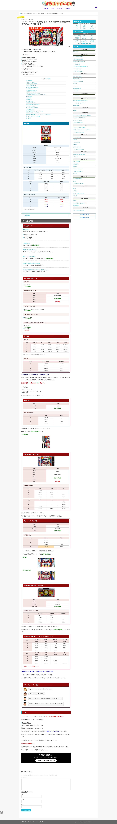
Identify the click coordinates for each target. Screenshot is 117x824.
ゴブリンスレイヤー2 (77, 169)
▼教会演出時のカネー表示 (30, 249)
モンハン (77, 40)
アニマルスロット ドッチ (78, 132)
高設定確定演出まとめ (32, 87)
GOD (92, 38)
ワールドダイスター (77, 68)
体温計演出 (29, 88)
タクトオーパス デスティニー (79, 117)
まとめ (28, 118)
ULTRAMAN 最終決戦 (78, 81)
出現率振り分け (30, 109)
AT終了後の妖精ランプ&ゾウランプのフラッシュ (36, 94)
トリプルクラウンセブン (78, 149)
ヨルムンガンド (76, 142)
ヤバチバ (75, 83)
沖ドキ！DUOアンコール (78, 193)
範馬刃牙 (75, 166)
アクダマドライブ (77, 137)
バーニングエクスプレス (78, 210)
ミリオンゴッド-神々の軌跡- (79, 127)
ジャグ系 (92, 41)
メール (22, 799)
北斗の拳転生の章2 (77, 178)
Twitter (52, 8)
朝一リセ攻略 (59, 8)
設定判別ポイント (31, 85)
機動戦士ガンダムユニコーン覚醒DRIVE (81, 129)
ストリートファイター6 (78, 71)
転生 (92, 35)
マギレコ (92, 40)
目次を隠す (48, 78)
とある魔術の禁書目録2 (78, 59)
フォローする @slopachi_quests (45, 760)
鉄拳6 (74, 181)
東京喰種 (77, 37)
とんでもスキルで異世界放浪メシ (80, 66)
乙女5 (92, 37)
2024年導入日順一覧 (84, 217)
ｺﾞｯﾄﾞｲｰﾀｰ (84, 37)
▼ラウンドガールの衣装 (29, 256)
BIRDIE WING (76, 105)
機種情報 (29, 80)
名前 (22, 794)
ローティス (75, 86)
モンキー (77, 41)
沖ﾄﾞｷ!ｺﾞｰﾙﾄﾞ (84, 41)
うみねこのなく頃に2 (77, 171)
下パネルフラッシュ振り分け (32, 112)
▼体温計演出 (26, 243)
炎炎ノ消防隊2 (76, 161)
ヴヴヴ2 (84, 40)
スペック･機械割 (30, 82)
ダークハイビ (76, 95)
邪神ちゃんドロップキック (79, 61)
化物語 (74, 200)
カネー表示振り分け (31, 106)
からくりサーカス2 (77, 76)
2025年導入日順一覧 (84, 214)
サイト (22, 804)
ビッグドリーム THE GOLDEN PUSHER (82, 115)
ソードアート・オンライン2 (79, 103)
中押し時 (28, 99)
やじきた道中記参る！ (78, 56)
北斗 (84, 35)
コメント (23, 777)
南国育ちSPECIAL (77, 88)
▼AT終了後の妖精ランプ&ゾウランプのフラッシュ (36, 269)
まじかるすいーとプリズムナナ (80, 203)
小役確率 (29, 96)
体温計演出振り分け (31, 102)
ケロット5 (75, 90)
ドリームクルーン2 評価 (33, 116)
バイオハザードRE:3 (77, 120)
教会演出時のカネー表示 (31, 90)
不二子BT (75, 195)
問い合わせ (68, 8)
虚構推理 (75, 144)
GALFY (75, 110)
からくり (84, 38)
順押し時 (28, 98)
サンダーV (75, 156)
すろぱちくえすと (83, 821)
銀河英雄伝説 (76, 205)
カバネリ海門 (77, 35)
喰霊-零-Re (75, 51)
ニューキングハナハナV (78, 183)
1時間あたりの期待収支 (31, 83)
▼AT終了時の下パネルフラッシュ (31, 263)
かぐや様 (77, 38)
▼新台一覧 (46, 8)
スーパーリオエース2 (77, 122)
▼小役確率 (26, 229)
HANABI (75, 173)
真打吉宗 (75, 139)
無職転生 (75, 190)
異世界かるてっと (77, 147)
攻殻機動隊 (75, 164)
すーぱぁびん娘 (76, 64)
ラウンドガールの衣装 (31, 91)
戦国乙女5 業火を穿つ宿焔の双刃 (80, 100)
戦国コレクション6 (77, 78)
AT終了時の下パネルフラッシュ (33, 93)
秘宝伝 (74, 188)
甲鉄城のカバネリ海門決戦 (79, 154)
